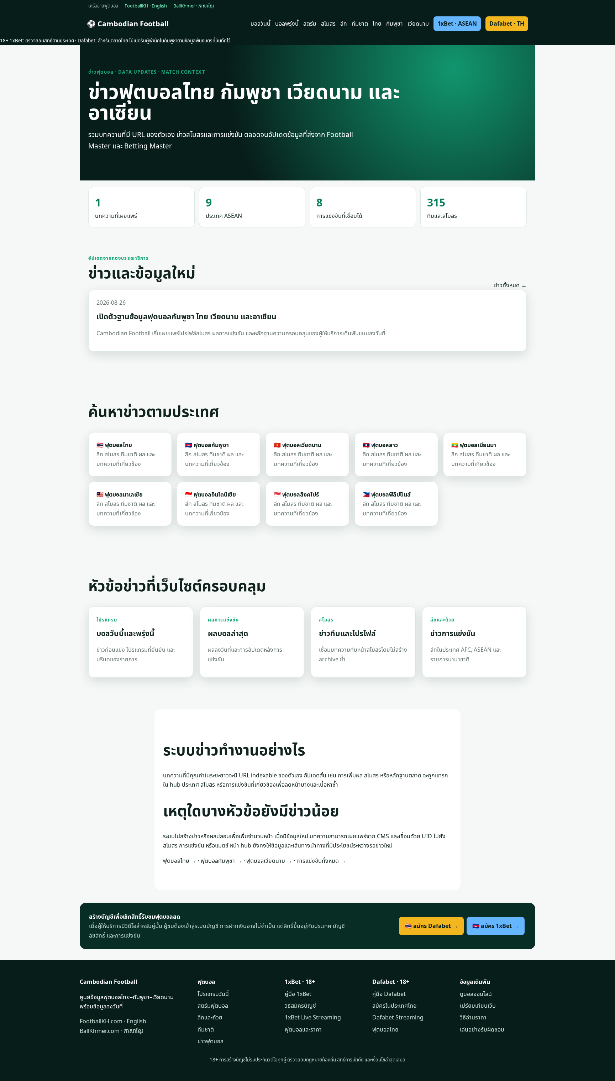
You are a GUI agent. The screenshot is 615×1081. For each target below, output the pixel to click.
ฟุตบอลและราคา (303, 1029)
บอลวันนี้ (260, 23)
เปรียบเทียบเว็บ (478, 1005)
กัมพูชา (394, 23)
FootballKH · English (146, 5)
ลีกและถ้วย (210, 1017)
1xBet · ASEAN (457, 23)
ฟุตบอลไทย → (179, 861)
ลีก (343, 23)
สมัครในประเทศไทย (394, 1005)
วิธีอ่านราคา (473, 1017)
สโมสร (328, 23)
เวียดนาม (418, 23)
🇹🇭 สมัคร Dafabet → (431, 926)
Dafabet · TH (506, 23)
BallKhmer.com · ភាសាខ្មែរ (111, 1031)
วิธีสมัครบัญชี (300, 1005)
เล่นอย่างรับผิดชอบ (482, 1029)
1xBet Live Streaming (313, 1017)
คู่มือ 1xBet (298, 994)
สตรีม (309, 23)
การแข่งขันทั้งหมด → (321, 861)
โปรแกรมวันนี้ (213, 994)
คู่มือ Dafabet (389, 994)
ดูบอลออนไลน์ (476, 994)
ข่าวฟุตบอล (211, 1041)
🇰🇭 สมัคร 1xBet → (495, 926)
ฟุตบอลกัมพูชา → (221, 861)
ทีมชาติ (360, 23)
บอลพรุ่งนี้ (287, 23)
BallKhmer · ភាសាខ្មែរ (193, 5)
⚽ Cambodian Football (128, 23)
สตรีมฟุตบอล (213, 1005)
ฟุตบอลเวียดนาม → (269, 861)
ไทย (377, 23)
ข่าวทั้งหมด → (510, 285)
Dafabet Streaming (398, 1017)
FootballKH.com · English (113, 1021)
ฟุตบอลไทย (385, 1029)
